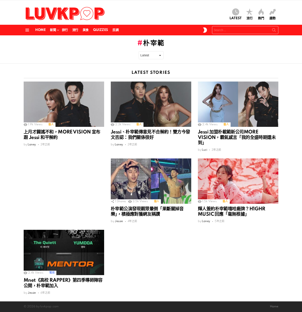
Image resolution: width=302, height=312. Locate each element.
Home (40, 30)
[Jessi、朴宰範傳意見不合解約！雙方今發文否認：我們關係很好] (151, 104)
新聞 (53, 30)
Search (274, 31)
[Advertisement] (64, 189)
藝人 (51, 124)
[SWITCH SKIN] (205, 30)
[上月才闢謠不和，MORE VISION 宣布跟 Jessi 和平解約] (64, 104)
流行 (250, 18)
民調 (116, 30)
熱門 (261, 18)
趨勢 (273, 18)
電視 (51, 272)
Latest (235, 18)
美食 (86, 30)
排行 (65, 30)
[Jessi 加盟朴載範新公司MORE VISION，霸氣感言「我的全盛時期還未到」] (238, 104)
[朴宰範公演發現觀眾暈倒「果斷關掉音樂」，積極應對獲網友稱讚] (151, 181)
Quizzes (100, 30)
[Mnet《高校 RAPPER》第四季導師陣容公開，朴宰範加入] (64, 252)
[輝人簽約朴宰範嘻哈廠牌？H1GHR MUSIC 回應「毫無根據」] (238, 181)
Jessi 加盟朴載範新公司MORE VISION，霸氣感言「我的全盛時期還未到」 (237, 137)
